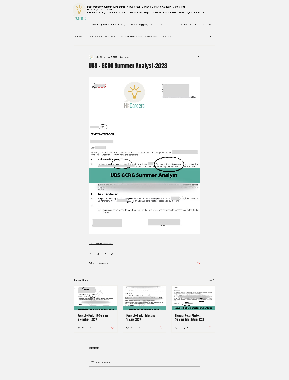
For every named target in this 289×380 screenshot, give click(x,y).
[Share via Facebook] (90, 253)
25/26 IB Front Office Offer (101, 36)
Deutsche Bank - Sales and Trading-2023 (140, 317)
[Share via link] (112, 253)
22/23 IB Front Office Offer (101, 243)
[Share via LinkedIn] (105, 253)
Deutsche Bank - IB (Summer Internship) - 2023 (93, 317)
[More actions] (198, 57)
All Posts (78, 36)
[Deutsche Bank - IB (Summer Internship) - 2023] (95, 298)
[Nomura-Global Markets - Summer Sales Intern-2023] (193, 298)
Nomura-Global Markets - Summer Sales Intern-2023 (189, 317)
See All (212, 280)
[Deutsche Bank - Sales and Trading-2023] (144, 298)
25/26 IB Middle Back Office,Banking (139, 36)
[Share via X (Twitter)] (97, 253)
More (166, 36)
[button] (211, 36)
